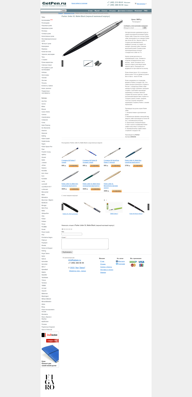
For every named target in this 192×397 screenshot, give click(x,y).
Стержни (44, 59)
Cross (43, 122)
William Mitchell (46, 299)
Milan (43, 194)
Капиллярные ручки (48, 36)
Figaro (43, 144)
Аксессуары (45, 75)
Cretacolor (45, 120)
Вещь (43, 307)
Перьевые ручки (47, 25)
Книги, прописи (46, 88)
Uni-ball (44, 288)
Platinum (44, 240)
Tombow (44, 283)
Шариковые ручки (69, 13)
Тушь (43, 57)
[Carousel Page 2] (106, 200)
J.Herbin (44, 162)
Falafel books (46, 141)
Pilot (43, 235)
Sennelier (44, 264)
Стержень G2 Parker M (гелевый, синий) (90, 161)
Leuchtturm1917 (46, 186)
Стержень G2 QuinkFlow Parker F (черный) (111, 161)
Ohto (43, 216)
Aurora (44, 104)
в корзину (74, 165)
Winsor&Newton (46, 301)
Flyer (43, 149)
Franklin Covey (46, 152)
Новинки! (138, 10)
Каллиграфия (46, 20)
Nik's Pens (45, 208)
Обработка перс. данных (77, 271)
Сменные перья (47, 65)
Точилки (44, 77)
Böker (43, 106)
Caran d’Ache (46, 112)
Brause (44, 109)
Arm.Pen (44, 101)
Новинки (103, 272)
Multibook (44, 203)
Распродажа (45, 23)
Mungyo (44, 205)
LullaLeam (45, 189)
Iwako (43, 160)
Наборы (44, 72)
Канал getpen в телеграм (79, 3)
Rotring (44, 251)
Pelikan (44, 221)
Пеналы (44, 83)
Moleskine (45, 197)
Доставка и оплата (125, 10)
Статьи (104, 10)
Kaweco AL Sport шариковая (70, 214)
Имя (63, 231)
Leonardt (44, 184)
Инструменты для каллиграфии (47, 68)
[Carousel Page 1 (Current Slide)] (104, 200)
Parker (44, 219)
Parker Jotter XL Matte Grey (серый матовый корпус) (70, 185)
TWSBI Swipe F (114, 213)
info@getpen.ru (74, 260)
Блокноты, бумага (47, 86)
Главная (60, 13)
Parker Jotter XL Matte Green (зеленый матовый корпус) (91, 185)
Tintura (44, 280)
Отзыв (64, 237)
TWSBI (44, 285)
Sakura (44, 259)
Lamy (43, 181)
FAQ (145, 10)
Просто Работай (47, 329)
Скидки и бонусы (106, 267)
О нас (90, 10)
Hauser (44, 157)
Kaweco (44, 168)
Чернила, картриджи (48, 54)
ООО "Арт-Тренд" (77, 267)
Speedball (45, 269)
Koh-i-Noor (45, 173)
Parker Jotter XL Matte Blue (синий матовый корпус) (133, 161)
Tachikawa (45, 277)
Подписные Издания (48, 327)
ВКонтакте (121, 261)
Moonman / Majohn (47, 200)
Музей (97, 10)
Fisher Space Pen (47, 146)
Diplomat (44, 133)
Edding (44, 136)
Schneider (45, 261)
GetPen (44, 154)
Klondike (44, 170)
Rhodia (44, 245)
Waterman (45, 293)
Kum (43, 176)
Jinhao (44, 165)
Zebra (43, 304)
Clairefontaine (46, 117)
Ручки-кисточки (46, 51)
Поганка (44, 324)
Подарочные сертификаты (46, 92)
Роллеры (44, 31)
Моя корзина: (141, 4)
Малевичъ (45, 314)
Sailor (43, 256)
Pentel (43, 229)
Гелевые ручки (46, 33)
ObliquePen (45, 213)
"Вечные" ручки (46, 43)
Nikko (43, 211)
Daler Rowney (46, 125)
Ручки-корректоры (47, 62)
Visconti (44, 291)
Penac (43, 224)
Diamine (44, 130)
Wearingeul (45, 296)
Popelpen (44, 243)
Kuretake (44, 178)
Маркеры (44, 49)
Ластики (44, 80)
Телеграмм (121, 264)
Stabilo (44, 272)
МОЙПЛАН (45, 321)
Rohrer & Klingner (47, 248)
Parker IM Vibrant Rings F (136, 213)
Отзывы (112, 10)
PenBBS (44, 227)
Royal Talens (45, 253)
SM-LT (43, 267)
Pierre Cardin (46, 232)
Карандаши (45, 46)
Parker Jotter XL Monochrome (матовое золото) (111, 186)
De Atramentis (46, 128)
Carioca (44, 114)
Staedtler (44, 275)
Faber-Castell (46, 138)
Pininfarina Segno (47, 237)
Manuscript (45, 192)
